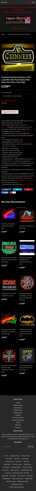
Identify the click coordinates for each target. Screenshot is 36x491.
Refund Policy (18, 410)
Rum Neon (30, 475)
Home (3, 34)
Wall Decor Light (10, 481)
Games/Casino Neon (27, 470)
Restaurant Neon (16, 467)
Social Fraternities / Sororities (21, 473)
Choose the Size (6, 92)
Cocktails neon (9, 461)
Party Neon (18, 461)
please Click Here (27, 184)
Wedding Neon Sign (22, 481)
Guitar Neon (7, 464)
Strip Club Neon (14, 470)
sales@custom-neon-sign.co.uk (24, 180)
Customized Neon (14, 456)
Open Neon (5, 475)
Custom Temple (25, 456)
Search (18, 403)
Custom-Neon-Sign (18, 487)
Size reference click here (8, 101)
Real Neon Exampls (17, 484)
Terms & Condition (18, 417)
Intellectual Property (18, 420)
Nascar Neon (21, 475)
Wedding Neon (6, 478)
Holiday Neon (28, 478)
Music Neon (5, 470)
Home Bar (17, 458)
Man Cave (26, 461)
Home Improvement (17, 478)
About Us (18, 425)
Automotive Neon (27, 467)
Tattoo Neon (6, 467)
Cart (33, 2)
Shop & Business (17, 464)
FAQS (18, 422)
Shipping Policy (18, 405)
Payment (18, 415)
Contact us (18, 427)
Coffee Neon (27, 464)
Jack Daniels (25, 458)
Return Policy (18, 407)
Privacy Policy (18, 412)
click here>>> (25, 131)
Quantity (4, 103)
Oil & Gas (8, 473)
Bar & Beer (9, 458)
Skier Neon (13, 475)
